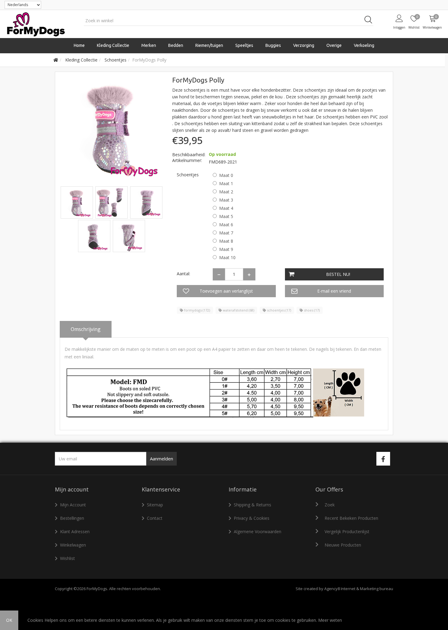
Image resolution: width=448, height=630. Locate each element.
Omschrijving (86, 329)
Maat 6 (226, 224)
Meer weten (330, 620)
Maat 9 (226, 249)
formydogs (196, 310)
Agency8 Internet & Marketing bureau (358, 588)
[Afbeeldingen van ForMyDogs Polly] (77, 202)
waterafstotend (238, 310)
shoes (311, 310)
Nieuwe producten (343, 545)
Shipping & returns (252, 505)
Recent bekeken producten (351, 518)
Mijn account (73, 505)
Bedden (175, 45)
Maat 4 (226, 208)
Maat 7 (226, 233)
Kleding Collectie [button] (113, 45)
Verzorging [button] (303, 45)
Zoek (330, 505)
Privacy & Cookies (251, 518)
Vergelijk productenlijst (347, 531)
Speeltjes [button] (244, 45)
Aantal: (183, 273)
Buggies (273, 45)
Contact (154, 518)
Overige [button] (334, 45)
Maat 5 (226, 216)
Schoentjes (188, 175)
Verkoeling (364, 45)
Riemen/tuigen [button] (209, 45)
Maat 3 (226, 200)
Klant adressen (75, 531)
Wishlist (67, 558)
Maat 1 (226, 183)
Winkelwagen (73, 545)
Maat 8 (226, 241)
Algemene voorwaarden (257, 531)
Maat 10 (227, 257)
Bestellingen (72, 518)
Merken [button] (148, 45)
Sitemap (155, 505)
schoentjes (278, 310)
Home (79, 45)
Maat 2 (226, 192)
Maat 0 (226, 175)
